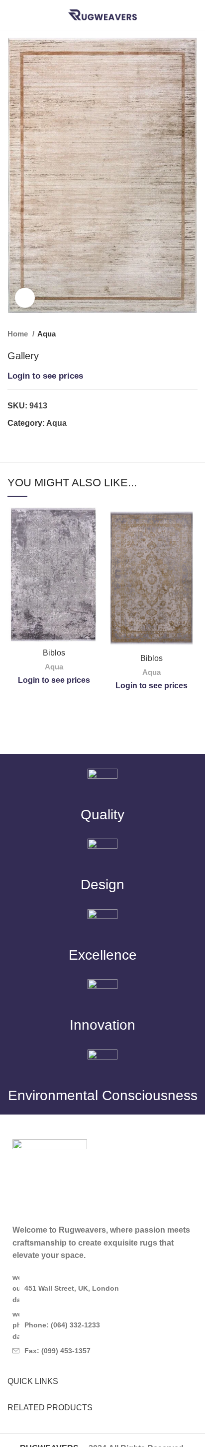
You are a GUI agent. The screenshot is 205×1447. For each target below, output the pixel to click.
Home (18, 333)
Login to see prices (45, 376)
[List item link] (102, 1325)
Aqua (46, 333)
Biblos (54, 653)
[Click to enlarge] (25, 298)
